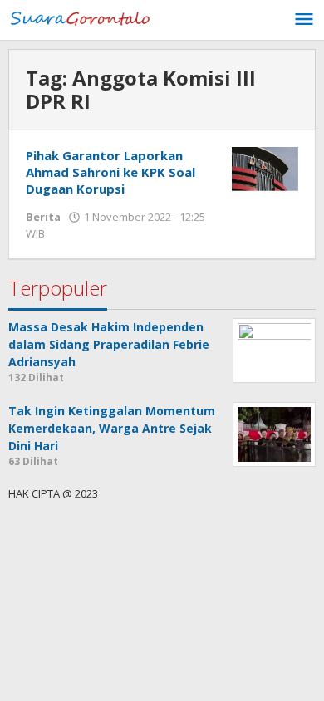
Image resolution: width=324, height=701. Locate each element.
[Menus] (304, 20)
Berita (43, 216)
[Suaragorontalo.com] (83, 17)
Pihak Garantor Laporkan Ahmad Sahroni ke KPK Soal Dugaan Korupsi (110, 172)
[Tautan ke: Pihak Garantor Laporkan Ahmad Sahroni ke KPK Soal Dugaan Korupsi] (265, 167)
